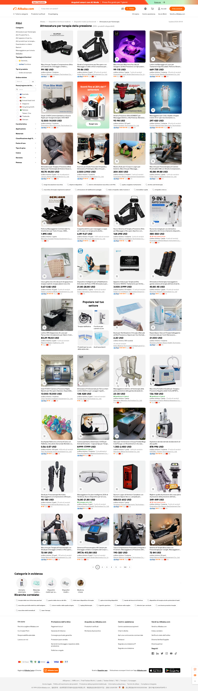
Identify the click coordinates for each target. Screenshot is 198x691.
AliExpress (66, 680)
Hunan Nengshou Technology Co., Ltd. (90, 292)
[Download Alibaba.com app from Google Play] (172, 670)
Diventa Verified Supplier (160, 639)
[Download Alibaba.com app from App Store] (156, 670)
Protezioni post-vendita (59, 639)
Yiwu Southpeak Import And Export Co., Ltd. (56, 451)
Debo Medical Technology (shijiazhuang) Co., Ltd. (129, 346)
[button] (122, 8)
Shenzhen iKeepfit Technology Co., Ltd (163, 292)
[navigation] (25, 294)
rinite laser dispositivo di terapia (83, 600)
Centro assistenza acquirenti (128, 626)
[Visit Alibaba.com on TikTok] (175, 653)
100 (125, 567)
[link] (195, 669)
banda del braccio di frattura (133, 600)
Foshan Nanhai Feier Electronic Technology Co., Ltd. (166, 125)
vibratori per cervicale (144, 605)
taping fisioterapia (86, 605)
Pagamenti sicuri (57, 626)
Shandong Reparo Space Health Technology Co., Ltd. (166, 343)
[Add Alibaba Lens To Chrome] (51, 670)
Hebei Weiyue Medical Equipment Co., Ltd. (92, 74)
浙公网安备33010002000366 (136, 687)
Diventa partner (157, 644)
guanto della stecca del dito (57, 600)
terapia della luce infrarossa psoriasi (30, 600)
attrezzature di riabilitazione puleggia (89, 190)
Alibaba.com (142, 670)
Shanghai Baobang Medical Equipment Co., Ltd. (93, 453)
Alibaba (42, 22)
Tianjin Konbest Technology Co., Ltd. (126, 125)
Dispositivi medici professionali (85, 22)
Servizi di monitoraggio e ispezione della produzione (65, 645)
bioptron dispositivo (75, 184)
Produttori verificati (91, 626)
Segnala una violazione (126, 648)
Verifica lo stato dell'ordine (160, 635)
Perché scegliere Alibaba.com (28, 626)
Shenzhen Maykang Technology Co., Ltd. (127, 400)
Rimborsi (121, 639)
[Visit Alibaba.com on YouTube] (171, 653)
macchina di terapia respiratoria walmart (57, 190)
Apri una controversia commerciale (130, 635)
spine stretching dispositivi (109, 600)
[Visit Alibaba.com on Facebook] (152, 653)
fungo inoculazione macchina (53, 184)
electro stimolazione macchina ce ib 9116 (102, 184)
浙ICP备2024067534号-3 (157, 687)
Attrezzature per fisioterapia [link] (109, 22)
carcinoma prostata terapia (167, 605)
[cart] (153, 9)
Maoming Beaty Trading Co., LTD (52, 343)
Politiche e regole (57, 650)
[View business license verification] (120, 687)
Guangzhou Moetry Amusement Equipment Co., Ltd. (129, 176)
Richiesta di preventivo (93, 631)
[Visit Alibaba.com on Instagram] (166, 653)
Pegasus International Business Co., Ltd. (55, 504)
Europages (132, 680)
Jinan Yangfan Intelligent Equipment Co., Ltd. (57, 399)
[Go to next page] (130, 567)
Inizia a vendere (156, 631)
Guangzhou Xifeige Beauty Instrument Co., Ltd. (166, 240)
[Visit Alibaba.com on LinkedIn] (157, 653)
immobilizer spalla (142, 190)
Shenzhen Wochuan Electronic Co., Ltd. (91, 239)
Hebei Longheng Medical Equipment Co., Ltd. (57, 292)
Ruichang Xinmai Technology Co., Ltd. (90, 176)
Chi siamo (21, 622)
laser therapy (46, 610)
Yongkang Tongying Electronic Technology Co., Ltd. (129, 504)
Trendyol (123, 680)
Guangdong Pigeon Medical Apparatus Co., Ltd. (166, 400)
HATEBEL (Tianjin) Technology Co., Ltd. (163, 451)
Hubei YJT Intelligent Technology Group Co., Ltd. (129, 292)
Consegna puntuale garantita (61, 635)
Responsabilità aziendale (26, 635)
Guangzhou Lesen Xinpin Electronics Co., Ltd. (129, 74)
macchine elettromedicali (26, 610)
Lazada (99, 680)
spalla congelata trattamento (131, 184)
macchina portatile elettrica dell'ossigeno (31, 605)
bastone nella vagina (123, 605)
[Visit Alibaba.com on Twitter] (162, 653)
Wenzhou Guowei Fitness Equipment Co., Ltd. (57, 239)
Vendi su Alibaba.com (159, 626)
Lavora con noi (23, 639)
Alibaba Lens (29, 670)
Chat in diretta (123, 631)
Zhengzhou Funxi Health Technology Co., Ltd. (93, 506)
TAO (116, 680)
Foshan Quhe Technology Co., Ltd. (89, 399)
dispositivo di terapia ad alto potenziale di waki (165, 600)
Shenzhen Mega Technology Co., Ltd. (126, 451)
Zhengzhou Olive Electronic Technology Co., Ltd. (57, 125)
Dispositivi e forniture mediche (60, 22)
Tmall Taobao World (88, 680)
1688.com (75, 680)
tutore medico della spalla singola (63, 605)
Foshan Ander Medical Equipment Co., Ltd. (165, 74)
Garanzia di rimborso (58, 631)
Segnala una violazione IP (127, 644)
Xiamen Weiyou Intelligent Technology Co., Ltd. (57, 74)
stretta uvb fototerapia (155, 184)
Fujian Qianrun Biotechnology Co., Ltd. (163, 176)
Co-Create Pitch (23, 631)
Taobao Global (108, 680)
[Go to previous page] (93, 567)
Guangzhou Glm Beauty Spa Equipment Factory (166, 506)
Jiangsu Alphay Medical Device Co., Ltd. (55, 176)
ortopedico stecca (160, 190)
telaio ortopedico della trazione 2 (119, 190)
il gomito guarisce (104, 605)
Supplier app (102, 670)
